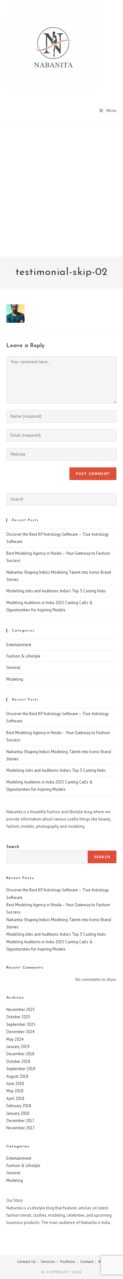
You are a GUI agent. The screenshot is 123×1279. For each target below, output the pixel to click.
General (13, 667)
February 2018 (18, 1105)
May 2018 (14, 1091)
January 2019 (17, 1046)
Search (12, 846)
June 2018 (15, 1083)
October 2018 (18, 1061)
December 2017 (20, 1120)
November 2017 (20, 1128)
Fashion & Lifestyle (23, 656)
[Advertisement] (61, 191)
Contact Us (26, 1261)
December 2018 (20, 1054)
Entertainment (18, 644)
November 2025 (20, 1009)
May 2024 (14, 1039)
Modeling (14, 679)
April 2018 (15, 1098)
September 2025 (20, 1024)
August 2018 (17, 1076)
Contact (86, 1261)
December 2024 (20, 1031)
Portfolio (67, 1261)
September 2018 (20, 1068)
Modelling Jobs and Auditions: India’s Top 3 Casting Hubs (56, 591)
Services (48, 1261)
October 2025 (18, 1017)
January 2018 (17, 1113)
